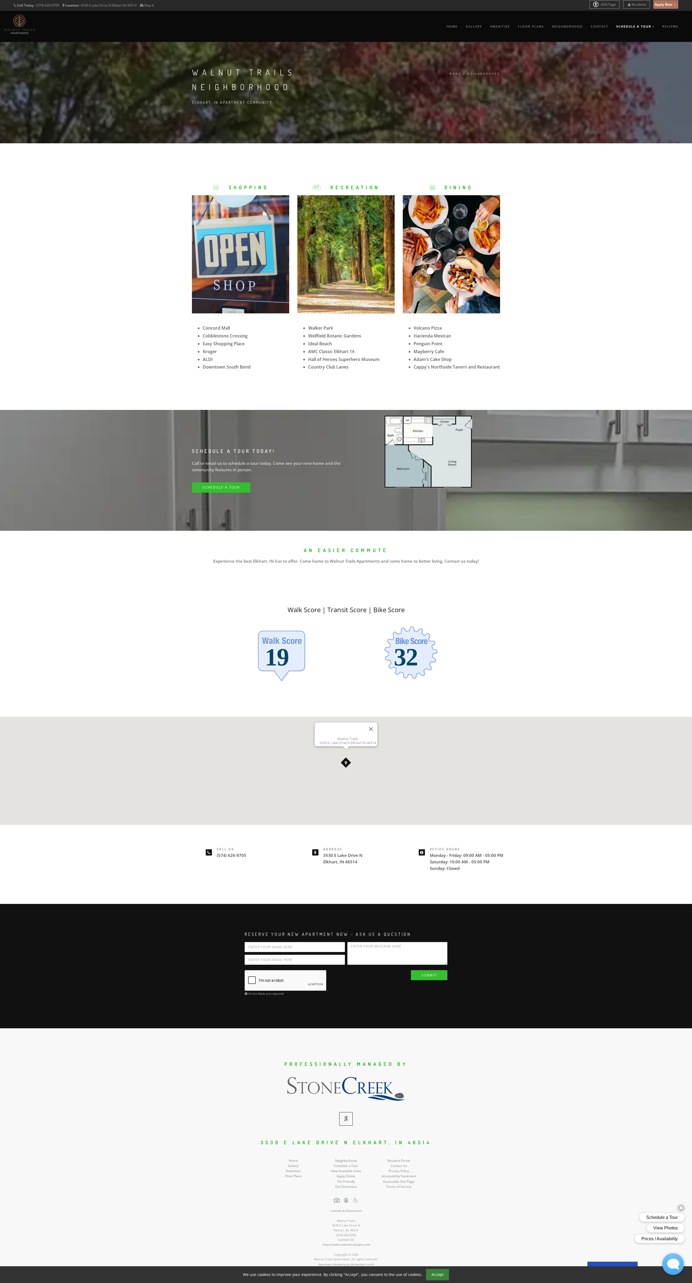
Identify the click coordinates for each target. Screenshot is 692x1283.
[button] (346, 763)
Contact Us (399, 1165)
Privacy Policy (399, 1171)
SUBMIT (429, 975)
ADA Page (608, 4)
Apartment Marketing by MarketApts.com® (346, 1264)
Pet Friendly (346, 1181)
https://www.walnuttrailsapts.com (346, 1244)
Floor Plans (531, 26)
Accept (437, 1274)
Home (452, 26)
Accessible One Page (398, 1181)
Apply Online (346, 1176)
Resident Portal (398, 1160)
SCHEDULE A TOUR (221, 487)
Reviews (670, 26)
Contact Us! (346, 1240)
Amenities (500, 26)
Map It (149, 5)
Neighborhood (567, 26)
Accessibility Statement (398, 1176)
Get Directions (346, 1186)
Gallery (474, 26)
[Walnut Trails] (346, 1090)
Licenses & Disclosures (346, 1211)
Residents (639, 4)
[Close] (370, 728)
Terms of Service (398, 1186)
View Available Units (346, 1171)
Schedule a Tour (346, 1165)
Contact (599, 26)
